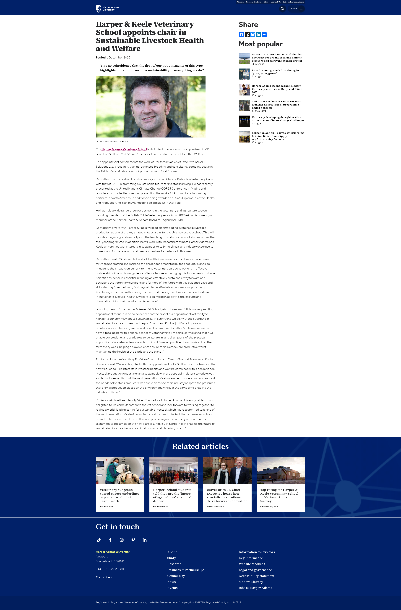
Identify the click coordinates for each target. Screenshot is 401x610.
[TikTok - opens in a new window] (98, 540)
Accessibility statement (256, 576)
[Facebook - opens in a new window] (110, 540)
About (172, 552)
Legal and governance (255, 570)
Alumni (240, 2)
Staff (266, 2)
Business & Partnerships (185, 570)
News (171, 582)
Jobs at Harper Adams (255, 588)
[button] (282, 9)
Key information (251, 558)
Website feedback (252, 564)
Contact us (104, 577)
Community (176, 576)
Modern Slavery (251, 582)
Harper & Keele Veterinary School (124, 150)
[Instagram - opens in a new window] (121, 540)
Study (171, 558)
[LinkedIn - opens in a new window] (144, 540)
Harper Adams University (113, 552)
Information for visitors (257, 552)
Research (174, 564)
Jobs (293, 2)
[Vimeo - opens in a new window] (133, 540)
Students (254, 2)
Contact (276, 2)
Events (172, 588)
